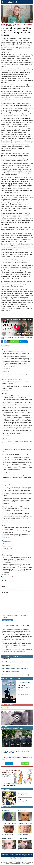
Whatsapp (15, 341)
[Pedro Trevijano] (25, 816)
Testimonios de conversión (26, 337)
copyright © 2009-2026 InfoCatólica (17, 857)
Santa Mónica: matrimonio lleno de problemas (15, 668)
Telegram (24, 341)
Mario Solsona (6, 810)
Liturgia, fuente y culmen (9, 823)
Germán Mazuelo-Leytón (23, 849)
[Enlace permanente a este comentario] (2, 349)
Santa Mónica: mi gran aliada (10, 671)
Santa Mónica (6, 665)
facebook (17, 858)
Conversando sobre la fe (25, 823)
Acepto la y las (16, 616)
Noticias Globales (7, 838)
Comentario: (5, 592)
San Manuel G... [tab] (5, 707)
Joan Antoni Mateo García (23, 834)
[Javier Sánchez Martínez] (9, 829)
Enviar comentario (7, 620)
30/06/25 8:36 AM (5, 52)
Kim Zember (10, 337)
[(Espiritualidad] (9, 797)
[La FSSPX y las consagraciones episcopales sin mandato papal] (17, 738)
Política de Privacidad (23, 854)
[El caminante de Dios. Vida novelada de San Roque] (9, 691)
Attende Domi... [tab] (20, 707)
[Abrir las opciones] (2, 2)
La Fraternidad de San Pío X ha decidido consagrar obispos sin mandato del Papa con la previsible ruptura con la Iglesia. (17, 751)
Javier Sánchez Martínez (7, 834)
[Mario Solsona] (9, 816)
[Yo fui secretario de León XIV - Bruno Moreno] (17, 778)
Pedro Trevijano (22, 810)
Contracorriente (22, 838)
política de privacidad (13, 615)
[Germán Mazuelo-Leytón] (25, 844)
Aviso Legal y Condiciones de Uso (18, 855)
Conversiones (16, 337)
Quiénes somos (5, 854)
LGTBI (2, 338)
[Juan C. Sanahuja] (9, 844)
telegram (21, 858)
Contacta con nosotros (13, 854)
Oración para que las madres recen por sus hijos (16, 675)
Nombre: (4, 580)
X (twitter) (13, 858)
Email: (3, 586)
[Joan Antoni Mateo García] (25, 829)
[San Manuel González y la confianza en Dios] (17, 717)
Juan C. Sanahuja (6, 849)
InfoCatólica (10, 2)
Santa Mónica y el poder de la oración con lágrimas (17, 662)
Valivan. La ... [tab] (13, 707)
